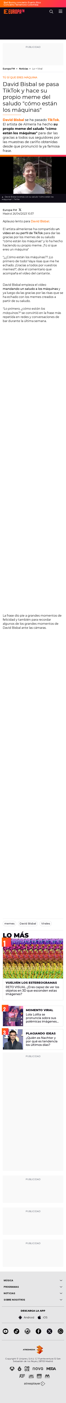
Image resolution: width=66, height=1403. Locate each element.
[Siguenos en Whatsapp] (60, 1333)
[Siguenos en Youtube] (5, 1333)
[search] (51, 11)
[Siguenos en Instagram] (27, 1333)
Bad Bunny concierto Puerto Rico (22, 2)
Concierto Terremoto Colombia (21, 4)
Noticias (24, 68)
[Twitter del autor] (20, 210)
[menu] (60, 11)
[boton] (47, 1280)
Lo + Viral (37, 68)
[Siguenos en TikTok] (16, 1333)
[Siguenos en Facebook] (38, 1333)
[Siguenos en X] (49, 1333)
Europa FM (9, 68)
